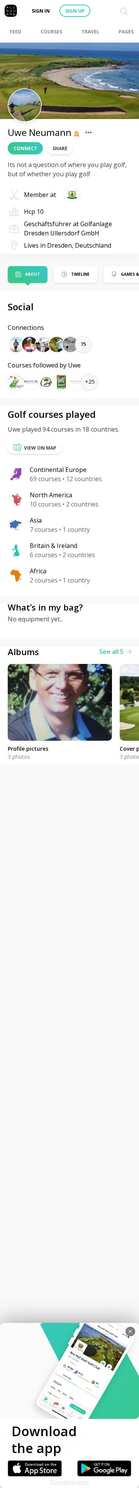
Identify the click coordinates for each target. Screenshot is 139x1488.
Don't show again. (69, 1482)
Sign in (41, 11)
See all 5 (111, 651)
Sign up (75, 11)
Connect (25, 148)
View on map (40, 448)
